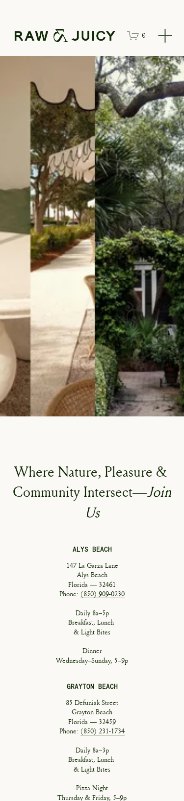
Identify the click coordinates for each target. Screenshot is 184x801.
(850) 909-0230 (102, 593)
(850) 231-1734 (102, 730)
